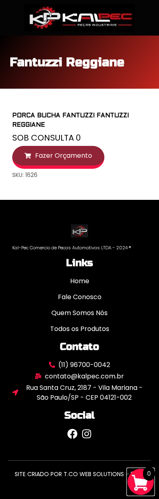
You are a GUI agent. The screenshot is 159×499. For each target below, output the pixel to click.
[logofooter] (79, 230)
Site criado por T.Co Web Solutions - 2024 (80, 474)
